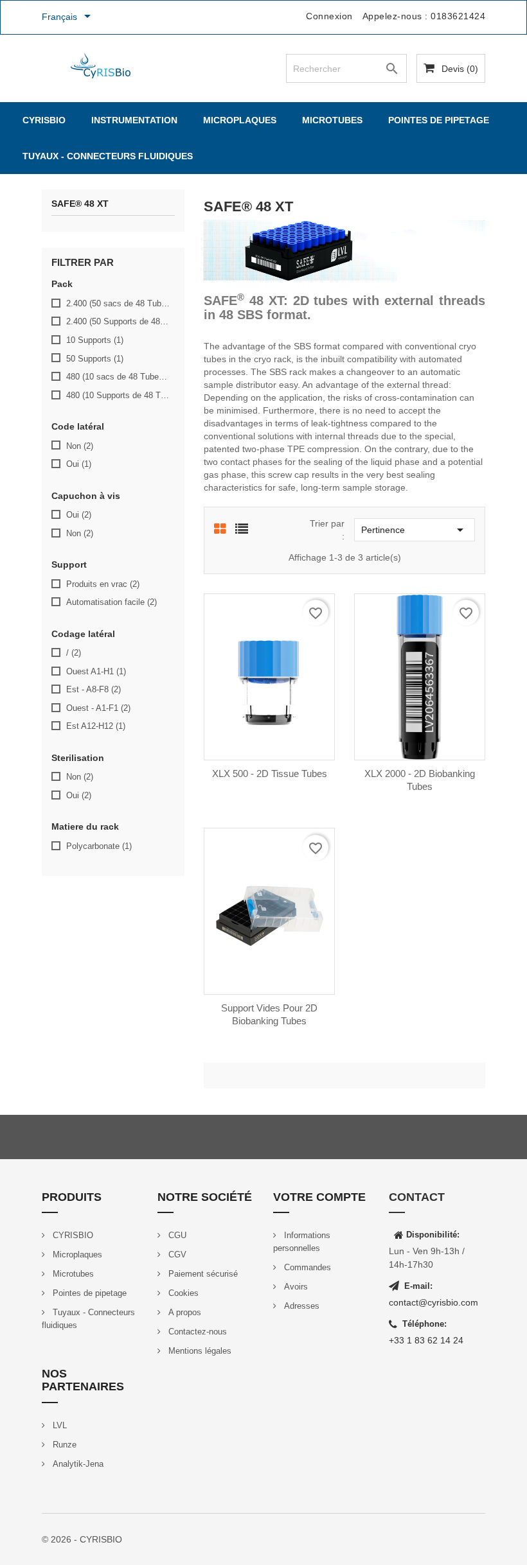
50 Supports (94, 358)
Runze (63, 1444)
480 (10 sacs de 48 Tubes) (118, 376)
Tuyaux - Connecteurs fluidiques (107, 156)
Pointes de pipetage (438, 120)
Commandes (306, 1267)
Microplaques (239, 120)
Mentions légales (198, 1351)
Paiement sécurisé (202, 1274)
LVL (58, 1425)
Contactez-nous (196, 1331)
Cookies (182, 1293)
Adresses (300, 1306)
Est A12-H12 (95, 726)
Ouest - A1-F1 (98, 708)
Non (79, 446)
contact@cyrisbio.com (433, 1302)
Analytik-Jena (76, 1464)
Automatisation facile (111, 602)
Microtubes (332, 120)
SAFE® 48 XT (80, 204)
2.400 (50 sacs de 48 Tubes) (118, 303)
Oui (78, 464)
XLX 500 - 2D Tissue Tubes (269, 773)
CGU (176, 1235)
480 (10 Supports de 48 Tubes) (118, 395)
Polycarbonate (99, 846)
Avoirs (294, 1286)
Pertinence (414, 530)
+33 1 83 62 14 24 (426, 1340)
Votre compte (319, 1197)
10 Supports (94, 340)
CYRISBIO (44, 120)
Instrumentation (134, 120)
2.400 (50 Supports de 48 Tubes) (118, 321)
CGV (176, 1254)
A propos (183, 1312)
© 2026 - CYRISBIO (82, 1539)
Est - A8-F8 (93, 689)
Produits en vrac (102, 584)
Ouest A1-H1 (96, 671)
